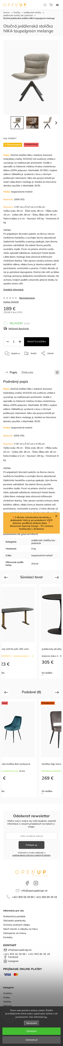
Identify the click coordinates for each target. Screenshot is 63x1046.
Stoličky (7, 1001)
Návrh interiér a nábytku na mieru (20, 928)
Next (57, 577)
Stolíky (6, 997)
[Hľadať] (45, 4)
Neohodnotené (27, 298)
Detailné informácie (13, 289)
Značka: (11, 302)
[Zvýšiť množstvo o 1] (20, 342)
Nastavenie (31, 1023)
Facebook (27, 883)
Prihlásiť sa (31, 845)
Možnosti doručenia (19, 328)
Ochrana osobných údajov (16, 924)
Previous (6, 577)
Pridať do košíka (36, 342)
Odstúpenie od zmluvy (14, 933)
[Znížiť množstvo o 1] (8, 342)
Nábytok (7, 1005)
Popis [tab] (13, 372)
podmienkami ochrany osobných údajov (31, 855)
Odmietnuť (31, 1039)
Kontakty (7, 937)
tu (46, 1017)
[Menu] (57, 5)
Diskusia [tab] (27, 372)
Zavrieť (52, 361)
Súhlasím (31, 1031)
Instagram (35, 883)
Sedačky (7, 993)
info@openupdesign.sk (34, 890)
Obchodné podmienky (14, 920)
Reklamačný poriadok (14, 916)
